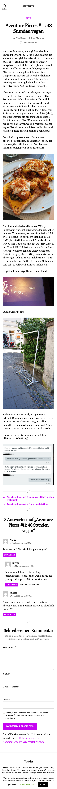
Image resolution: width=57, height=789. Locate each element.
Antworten (9, 555)
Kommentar (9, 647)
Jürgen (23, 38)
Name (6, 674)
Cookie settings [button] (27, 784)
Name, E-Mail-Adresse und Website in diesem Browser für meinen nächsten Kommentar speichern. (27, 715)
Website (6, 699)
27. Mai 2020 (38, 38)
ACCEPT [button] (43, 784)
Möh (28, 18)
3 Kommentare (30, 42)
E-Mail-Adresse (11, 687)
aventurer (28, 5)
